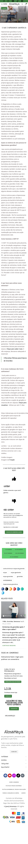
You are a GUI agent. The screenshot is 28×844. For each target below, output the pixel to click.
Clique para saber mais (14, 349)
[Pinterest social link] (14, 589)
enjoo (5, 572)
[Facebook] (5, 775)
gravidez (20, 576)
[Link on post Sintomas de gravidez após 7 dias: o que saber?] (14, 609)
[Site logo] (14, 4)
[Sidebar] (2, 255)
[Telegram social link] (2, 592)
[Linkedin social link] (18, 589)
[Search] (22, 4)
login (18, 657)
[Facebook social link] (2, 589)
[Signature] (22, 775)
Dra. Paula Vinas (9, 17)
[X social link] (6, 589)
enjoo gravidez (8, 576)
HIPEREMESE (7, 580)
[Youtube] (10, 775)
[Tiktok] (18, 775)
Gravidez (10, 621)
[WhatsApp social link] (22, 589)
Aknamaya (8, 616)
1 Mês (4, 621)
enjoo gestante (16, 572)
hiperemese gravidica (10, 584)
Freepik (12, 460)
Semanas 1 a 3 (19, 621)
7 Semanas (4, 8)
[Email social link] (10, 589)
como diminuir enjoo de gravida (13, 568)
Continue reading (9, 645)
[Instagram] (14, 775)
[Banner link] (14, 676)
